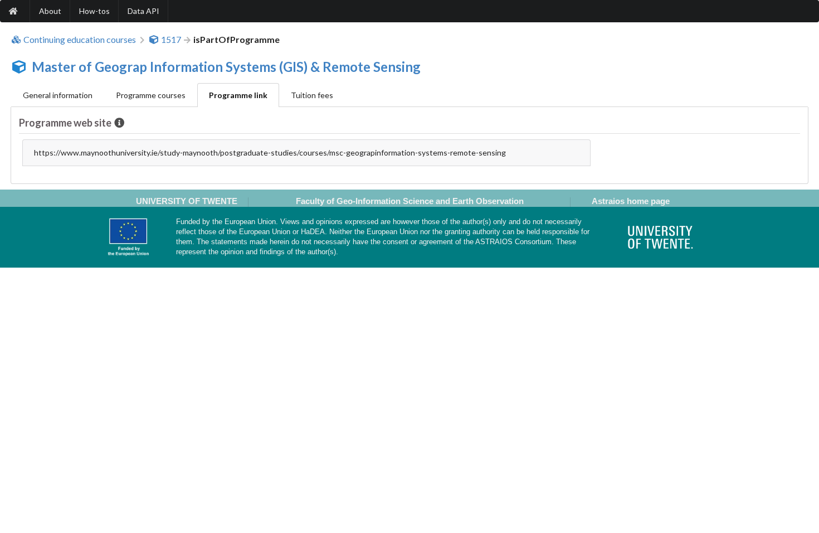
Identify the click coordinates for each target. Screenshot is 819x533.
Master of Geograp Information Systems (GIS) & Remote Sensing (226, 67)
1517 (171, 39)
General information (57, 95)
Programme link (238, 95)
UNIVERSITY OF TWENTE (186, 201)
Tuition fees (312, 95)
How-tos (94, 11)
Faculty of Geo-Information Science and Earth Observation (410, 201)
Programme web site (65, 123)
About (50, 11)
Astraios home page (631, 201)
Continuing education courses (79, 39)
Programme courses (151, 95)
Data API (143, 11)
